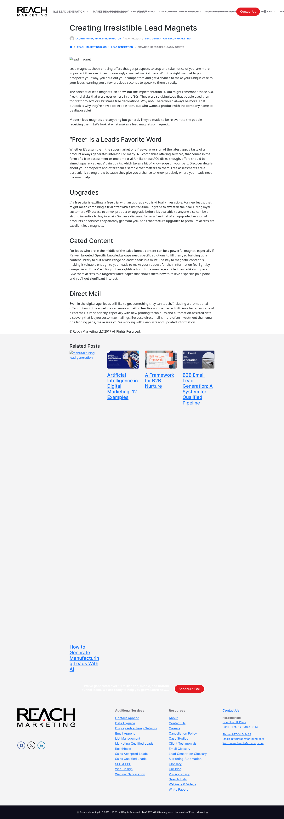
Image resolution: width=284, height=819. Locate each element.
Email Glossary (179, 749)
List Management (127, 738)
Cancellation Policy (183, 733)
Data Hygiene (125, 723)
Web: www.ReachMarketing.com (243, 743)
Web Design (124, 769)
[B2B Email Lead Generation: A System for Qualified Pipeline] (198, 360)
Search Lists (178, 779)
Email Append (125, 733)
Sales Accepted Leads (131, 754)
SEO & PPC (123, 764)
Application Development (222, 11)
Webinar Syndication (130, 774)
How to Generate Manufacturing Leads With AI (84, 658)
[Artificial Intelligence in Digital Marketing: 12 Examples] (123, 360)
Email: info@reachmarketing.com (243, 738)
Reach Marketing (179, 38)
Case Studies (178, 738)
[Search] (265, 11)
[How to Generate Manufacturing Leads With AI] (85, 495)
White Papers (178, 789)
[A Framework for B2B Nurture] (161, 360)
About (173, 718)
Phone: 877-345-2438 (237, 734)
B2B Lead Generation (68, 11)
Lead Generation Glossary (188, 754)
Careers (174, 728)
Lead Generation (156, 38)
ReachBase (123, 749)
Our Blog (175, 769)
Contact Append (127, 718)
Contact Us (248, 11)
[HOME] (71, 47)
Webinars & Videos (182, 784)
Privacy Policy (179, 774)
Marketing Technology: (184, 11)
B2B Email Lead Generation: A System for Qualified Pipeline (198, 389)
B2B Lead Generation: (114, 11)
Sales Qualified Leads (130, 759)
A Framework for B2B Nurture (159, 380)
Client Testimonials (182, 743)
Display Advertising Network (136, 728)
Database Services (259, 11)
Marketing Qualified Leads (134, 743)
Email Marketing (144, 11)
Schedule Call (189, 689)
